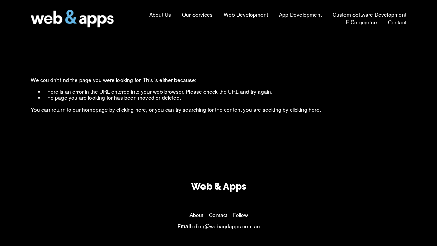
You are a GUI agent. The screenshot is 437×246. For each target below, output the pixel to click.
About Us (160, 14)
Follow (240, 214)
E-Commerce (361, 22)
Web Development (246, 14)
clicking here (131, 109)
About (196, 214)
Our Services (197, 14)
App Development (300, 14)
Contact (397, 22)
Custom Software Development (369, 14)
